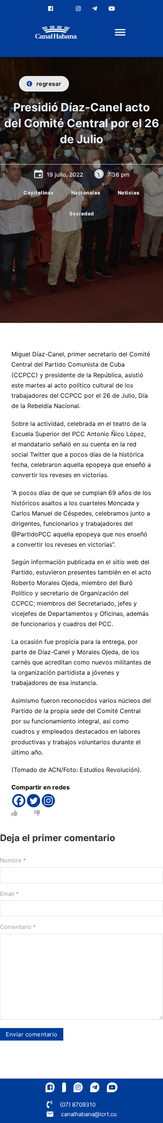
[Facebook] (18, 800)
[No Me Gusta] (37, 813)
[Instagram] (48, 800)
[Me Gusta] (14, 813)
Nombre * (13, 860)
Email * (9, 893)
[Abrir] (120, 32)
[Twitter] (33, 800)
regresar (48, 83)
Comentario (18, 926)
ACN (54, 769)
